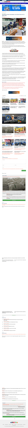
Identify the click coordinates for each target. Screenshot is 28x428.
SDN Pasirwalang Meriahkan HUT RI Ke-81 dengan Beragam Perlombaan (10, 88)
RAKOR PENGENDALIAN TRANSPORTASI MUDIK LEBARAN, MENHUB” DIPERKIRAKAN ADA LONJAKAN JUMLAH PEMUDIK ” (16, 414)
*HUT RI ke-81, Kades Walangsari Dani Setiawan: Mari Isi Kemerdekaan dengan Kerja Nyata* (12, 87)
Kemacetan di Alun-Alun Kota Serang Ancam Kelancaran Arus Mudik (21, 406)
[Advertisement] (14, 423)
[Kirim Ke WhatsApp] (25, 95)
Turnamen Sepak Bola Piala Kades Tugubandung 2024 (20, 312)
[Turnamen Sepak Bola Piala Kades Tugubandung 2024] (20, 285)
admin (4, 16)
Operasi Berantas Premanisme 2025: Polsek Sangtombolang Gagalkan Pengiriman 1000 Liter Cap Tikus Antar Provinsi (14, 388)
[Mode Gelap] (24, 1)
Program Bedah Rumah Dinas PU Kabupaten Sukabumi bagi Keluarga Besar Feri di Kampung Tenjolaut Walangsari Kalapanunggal (14, 394)
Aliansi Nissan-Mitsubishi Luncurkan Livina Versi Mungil (10, 328)
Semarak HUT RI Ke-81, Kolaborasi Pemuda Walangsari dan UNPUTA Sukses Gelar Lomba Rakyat (13, 84)
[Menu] (2, 1)
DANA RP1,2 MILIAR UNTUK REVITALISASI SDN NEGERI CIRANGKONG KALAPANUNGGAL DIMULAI (12, 83)
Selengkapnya (13, 200)
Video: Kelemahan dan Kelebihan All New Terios (9, 326)
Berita (2, 13)
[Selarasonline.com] (6, 1)
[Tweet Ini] (21, 95)
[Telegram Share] (24, 95)
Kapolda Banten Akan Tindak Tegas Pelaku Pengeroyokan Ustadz (9, 392)
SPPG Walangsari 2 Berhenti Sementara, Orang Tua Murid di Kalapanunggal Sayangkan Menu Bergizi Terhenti (13, 86)
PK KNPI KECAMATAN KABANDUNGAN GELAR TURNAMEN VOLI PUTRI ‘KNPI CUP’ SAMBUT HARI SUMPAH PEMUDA (7, 312)
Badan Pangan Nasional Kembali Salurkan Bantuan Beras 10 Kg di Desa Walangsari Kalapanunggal (13, 82)
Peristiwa (5, 13)
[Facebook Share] (19, 95)
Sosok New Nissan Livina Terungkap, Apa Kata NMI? (9, 330)
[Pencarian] (25, 1)
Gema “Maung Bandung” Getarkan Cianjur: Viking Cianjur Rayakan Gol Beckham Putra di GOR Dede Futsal (13, 258)
